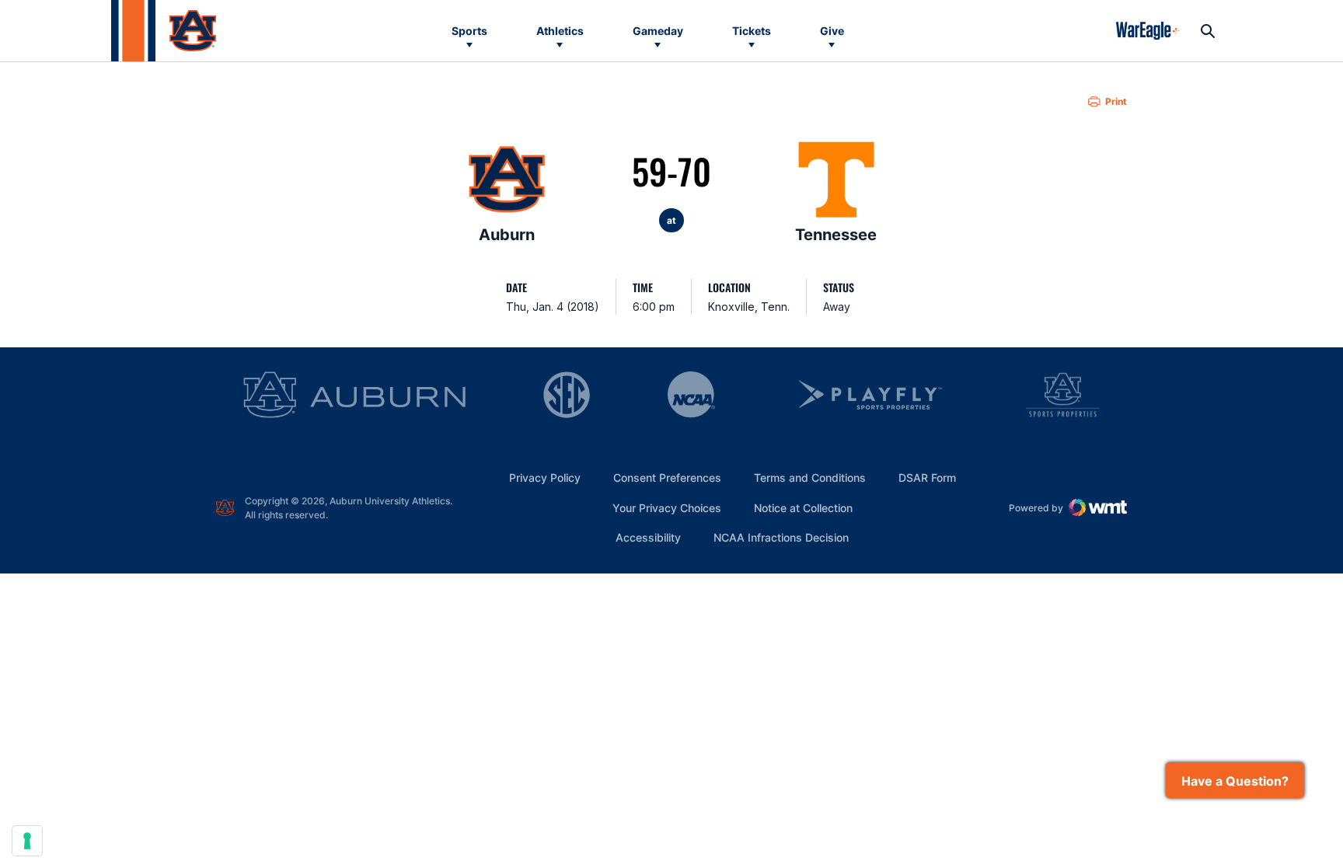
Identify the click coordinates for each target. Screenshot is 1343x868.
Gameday (658, 30)
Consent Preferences (667, 477)
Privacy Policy (545, 477)
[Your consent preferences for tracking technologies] (27, 841)
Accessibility (648, 537)
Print (1116, 101)
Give (832, 30)
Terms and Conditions (810, 477)
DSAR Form (927, 477)
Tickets (751, 30)
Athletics (560, 30)
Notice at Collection (803, 507)
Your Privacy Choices (666, 507)
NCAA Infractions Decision (781, 537)
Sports (469, 30)
